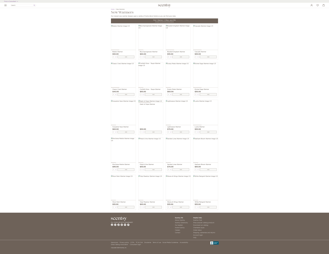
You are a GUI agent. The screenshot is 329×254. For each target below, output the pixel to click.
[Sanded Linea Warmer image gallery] (178, 150)
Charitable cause (198, 228)
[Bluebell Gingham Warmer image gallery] (178, 38)
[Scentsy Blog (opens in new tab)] (128, 225)
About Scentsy (180, 220)
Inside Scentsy (180, 228)
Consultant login (135, 244)
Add (126, 57)
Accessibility (184, 242)
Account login (198, 235)
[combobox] (23, 5)
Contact (177, 233)
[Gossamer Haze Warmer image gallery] (123, 113)
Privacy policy (124, 242)
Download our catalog (200, 225)
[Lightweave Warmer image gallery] (178, 113)
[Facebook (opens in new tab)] (112, 225)
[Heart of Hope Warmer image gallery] (150, 101)
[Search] (34, 5)
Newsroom (114, 242)
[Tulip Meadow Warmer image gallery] (150, 188)
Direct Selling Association (119, 244)
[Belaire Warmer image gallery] (123, 38)
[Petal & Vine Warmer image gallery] (150, 150)
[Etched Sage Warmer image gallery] (205, 75)
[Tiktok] (118, 225)
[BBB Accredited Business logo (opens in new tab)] (214, 243)
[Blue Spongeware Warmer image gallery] (150, 38)
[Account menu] (310, 5)
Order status (197, 230)
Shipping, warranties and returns (204, 233)
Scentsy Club (197, 220)
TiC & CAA (139, 242)
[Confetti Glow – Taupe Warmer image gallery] (150, 75)
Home (112, 9)
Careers (177, 230)
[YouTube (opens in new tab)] (125, 225)
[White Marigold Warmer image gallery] (205, 188)
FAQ (194, 237)
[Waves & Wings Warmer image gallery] (178, 188)
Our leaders (179, 225)
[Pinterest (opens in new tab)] (121, 225)
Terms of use (157, 242)
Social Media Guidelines (170, 242)
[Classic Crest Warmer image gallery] (123, 75)
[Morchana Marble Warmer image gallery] (123, 150)
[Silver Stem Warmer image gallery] (123, 188)
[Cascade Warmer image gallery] (205, 38)
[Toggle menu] (5, 5)
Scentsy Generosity (181, 223)
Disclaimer (147, 242)
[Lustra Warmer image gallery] (205, 113)
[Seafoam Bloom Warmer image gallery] (205, 150)
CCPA (132, 242)
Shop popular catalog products (203, 223)
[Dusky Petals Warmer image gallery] (178, 75)
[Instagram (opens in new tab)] (115, 225)
